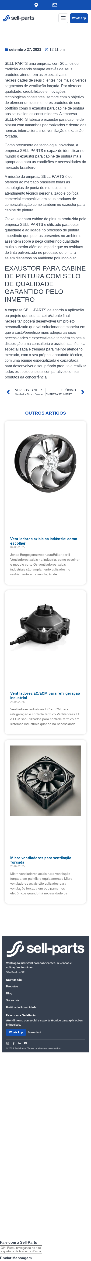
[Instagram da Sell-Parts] (8, 1043)
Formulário (35, 1032)
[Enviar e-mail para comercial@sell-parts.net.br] (54, 5)
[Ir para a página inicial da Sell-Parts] (45, 949)
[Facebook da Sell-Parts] (13, 1043)
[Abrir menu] (63, 18)
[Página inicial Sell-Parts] (19, 18)
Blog (9, 993)
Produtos (12, 986)
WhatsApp (79, 18)
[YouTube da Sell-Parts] (25, 1043)
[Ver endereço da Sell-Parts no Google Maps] (36, 5)
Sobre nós (13, 1000)
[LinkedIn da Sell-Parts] (19, 1043)
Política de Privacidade (21, 1007)
